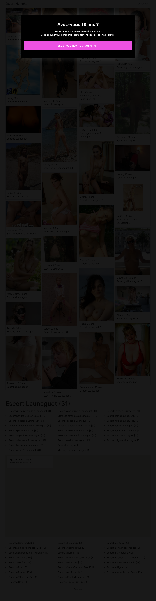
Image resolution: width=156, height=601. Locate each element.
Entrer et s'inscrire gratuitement (78, 45)
